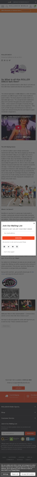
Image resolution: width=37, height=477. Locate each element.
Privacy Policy (15, 470)
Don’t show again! (9, 252)
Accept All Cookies (28, 474)
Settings (5, 474)
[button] (34, 223)
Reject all (15, 474)
